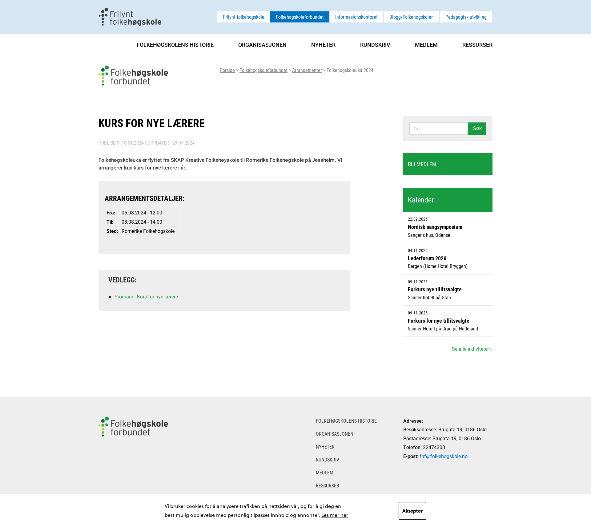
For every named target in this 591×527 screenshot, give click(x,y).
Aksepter (412, 510)
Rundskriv (375, 44)
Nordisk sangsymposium (435, 226)
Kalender (421, 200)
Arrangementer (307, 70)
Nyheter (323, 44)
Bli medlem (422, 164)
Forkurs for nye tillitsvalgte (438, 320)
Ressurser (477, 44)
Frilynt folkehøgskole (243, 17)
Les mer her (334, 514)
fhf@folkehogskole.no (444, 456)
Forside (227, 70)
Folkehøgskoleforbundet (300, 17)
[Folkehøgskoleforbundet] (133, 462)
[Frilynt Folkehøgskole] (129, 16)
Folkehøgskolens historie (175, 44)
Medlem (426, 44)
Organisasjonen (262, 44)
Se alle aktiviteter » (472, 348)
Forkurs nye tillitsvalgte (435, 289)
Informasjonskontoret (356, 17)
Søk (477, 128)
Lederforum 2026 (427, 258)
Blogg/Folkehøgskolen (411, 17)
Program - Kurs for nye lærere (146, 296)
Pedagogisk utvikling (466, 17)
